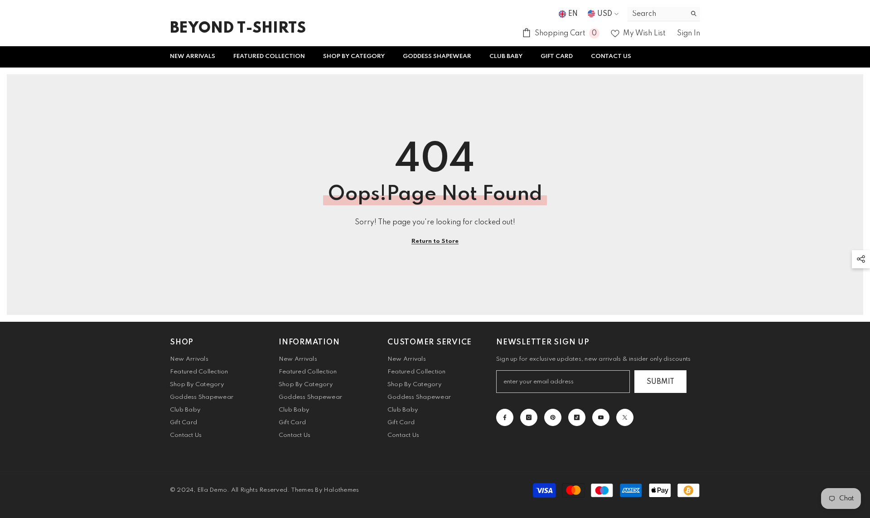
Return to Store (435, 241)
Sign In (688, 33)
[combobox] (657, 14)
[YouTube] (600, 417)
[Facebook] (504, 417)
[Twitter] (624, 417)
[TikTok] (576, 417)
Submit (660, 382)
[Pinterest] (552, 417)
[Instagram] (528, 417)
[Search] (664, 14)
